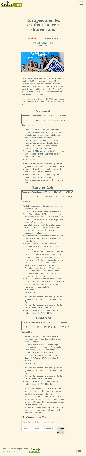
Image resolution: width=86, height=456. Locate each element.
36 (44, 43)
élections (43, 45)
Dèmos (49, 43)
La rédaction (34, 38)
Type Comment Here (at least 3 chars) (39, 422)
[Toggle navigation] (81, 3)
